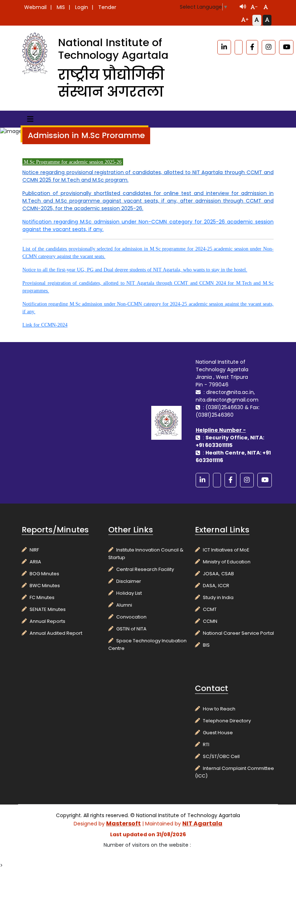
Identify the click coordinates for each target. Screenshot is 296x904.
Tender (107, 7)
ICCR (223, 585)
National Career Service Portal (238, 633)
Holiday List (129, 593)
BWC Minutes (45, 585)
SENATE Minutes (48, 609)
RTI (206, 744)
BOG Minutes (44, 573)
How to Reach (219, 708)
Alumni (124, 605)
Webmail (35, 7)
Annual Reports (47, 621)
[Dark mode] (267, 20)
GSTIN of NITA (131, 628)
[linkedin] (224, 47)
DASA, (210, 585)
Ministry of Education (227, 561)
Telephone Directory (227, 720)
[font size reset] (265, 7)
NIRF (34, 549)
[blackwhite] (239, 47)
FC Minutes (42, 597)
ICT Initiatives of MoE (226, 549)
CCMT (210, 609)
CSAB (227, 573)
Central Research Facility (145, 569)
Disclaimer (128, 581)
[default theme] (256, 20)
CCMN (210, 621)
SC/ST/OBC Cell (221, 756)
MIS (61, 7)
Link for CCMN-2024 (45, 325)
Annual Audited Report (56, 633)
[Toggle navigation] (30, 119)
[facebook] (252, 47)
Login (81, 7)
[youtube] (286, 47)
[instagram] (268, 47)
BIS (206, 645)
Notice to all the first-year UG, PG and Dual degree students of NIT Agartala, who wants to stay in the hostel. (134, 269)
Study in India (218, 597)
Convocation (131, 616)
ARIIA (35, 561)
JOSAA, (211, 573)
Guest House (218, 732)
